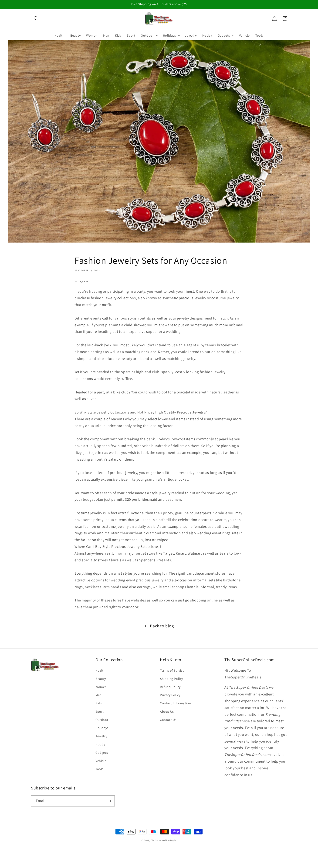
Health (100, 670)
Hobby (100, 744)
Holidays (101, 728)
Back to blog (162, 626)
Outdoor (101, 720)
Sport (99, 711)
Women (101, 687)
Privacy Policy (170, 695)
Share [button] (84, 282)
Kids (98, 703)
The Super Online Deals (163, 840)
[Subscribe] (109, 800)
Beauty (100, 679)
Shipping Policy (171, 679)
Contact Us (168, 720)
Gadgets (101, 752)
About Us (167, 711)
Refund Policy (170, 687)
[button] (36, 18)
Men (98, 695)
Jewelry (101, 736)
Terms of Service (172, 670)
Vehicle (100, 761)
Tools (99, 769)
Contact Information (175, 703)
